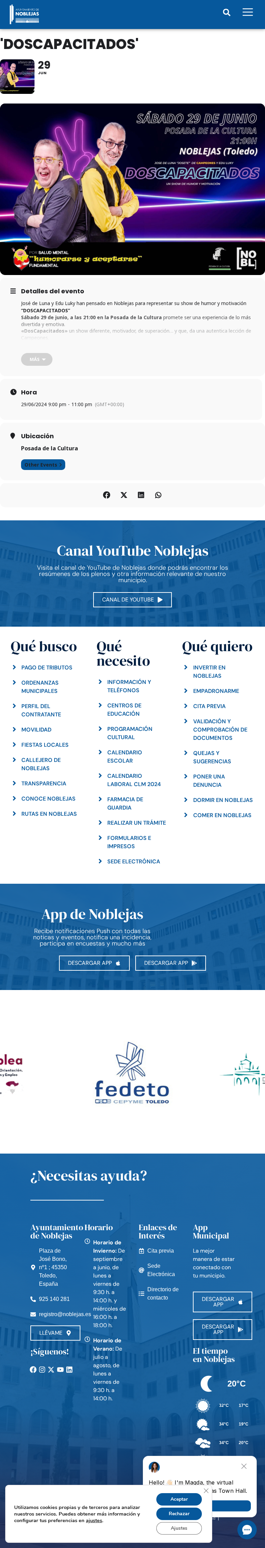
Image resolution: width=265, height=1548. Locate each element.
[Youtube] (60, 1369)
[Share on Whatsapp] (158, 495)
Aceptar (179, 1499)
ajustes (94, 1520)
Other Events (40, 464)
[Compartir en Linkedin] (141, 495)
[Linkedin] (69, 1369)
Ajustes (179, 1528)
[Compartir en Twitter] (123, 495)
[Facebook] (33, 1369)
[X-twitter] (51, 1369)
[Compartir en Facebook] (106, 495)
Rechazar (179, 1513)
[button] (227, 12)
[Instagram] (42, 1369)
